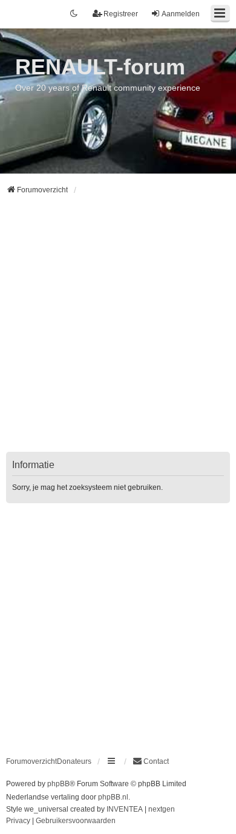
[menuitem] (151, 761)
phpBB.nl (113, 797)
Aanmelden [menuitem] (181, 14)
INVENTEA (125, 809)
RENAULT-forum (100, 66)
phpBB (58, 784)
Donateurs (74, 761)
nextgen (161, 809)
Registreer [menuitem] (120, 14)
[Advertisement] (118, 331)
